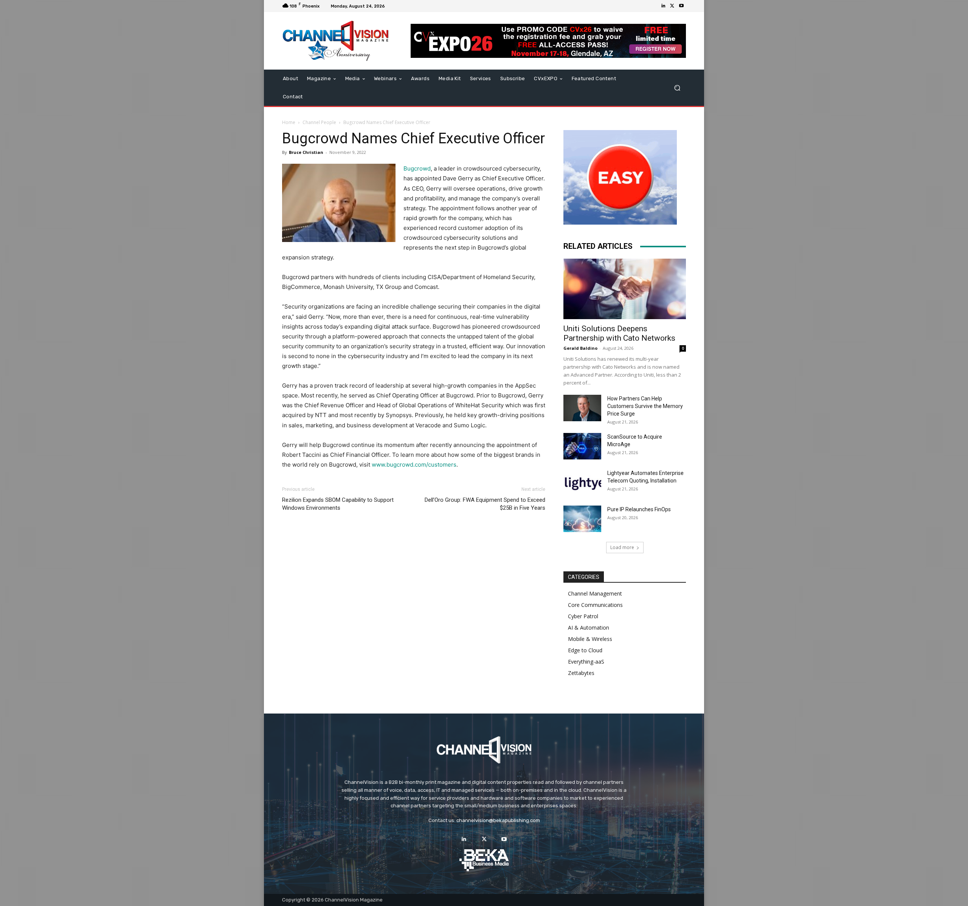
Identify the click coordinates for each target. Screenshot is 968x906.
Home (288, 122)
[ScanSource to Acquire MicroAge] (582, 446)
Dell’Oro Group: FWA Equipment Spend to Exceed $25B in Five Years (485, 503)
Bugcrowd (417, 168)
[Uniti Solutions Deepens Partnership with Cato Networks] (624, 289)
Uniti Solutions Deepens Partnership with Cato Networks (619, 333)
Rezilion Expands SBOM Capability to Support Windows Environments (338, 503)
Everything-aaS (586, 661)
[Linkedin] (663, 6)
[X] (672, 6)
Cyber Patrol (583, 616)
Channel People (319, 122)
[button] (677, 88)
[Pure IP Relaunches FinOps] (582, 519)
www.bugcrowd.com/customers (413, 464)
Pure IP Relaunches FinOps (639, 509)
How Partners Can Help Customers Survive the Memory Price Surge (645, 406)
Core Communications (595, 604)
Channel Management (595, 593)
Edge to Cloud (585, 650)
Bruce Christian (306, 152)
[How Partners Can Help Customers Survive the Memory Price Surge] (582, 408)
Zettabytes (581, 672)
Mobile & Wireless (590, 638)
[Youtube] (681, 6)
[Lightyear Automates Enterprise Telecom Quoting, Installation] (582, 482)
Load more (622, 547)
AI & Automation (588, 627)
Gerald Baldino (580, 348)
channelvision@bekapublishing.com (498, 820)
